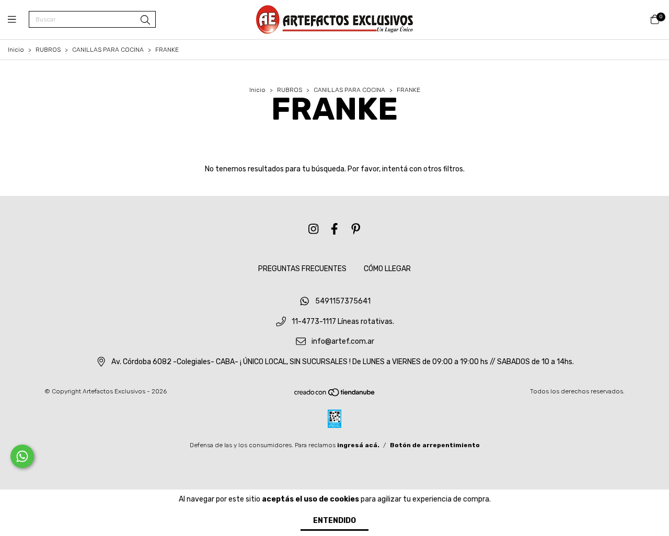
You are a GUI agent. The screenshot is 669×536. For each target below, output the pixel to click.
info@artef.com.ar (343, 341)
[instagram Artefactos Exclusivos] (314, 229)
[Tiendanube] (335, 394)
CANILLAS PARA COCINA (108, 49)
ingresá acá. (358, 445)
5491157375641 (343, 301)
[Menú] (18, 19)
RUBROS (48, 49)
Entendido (334, 520)
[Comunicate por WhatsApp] (22, 456)
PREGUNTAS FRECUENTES (302, 268)
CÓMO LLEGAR (387, 268)
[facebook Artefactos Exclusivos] (334, 229)
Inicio (16, 49)
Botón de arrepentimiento (435, 445)
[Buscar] (145, 20)
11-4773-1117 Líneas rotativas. (343, 321)
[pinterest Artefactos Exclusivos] (356, 229)
